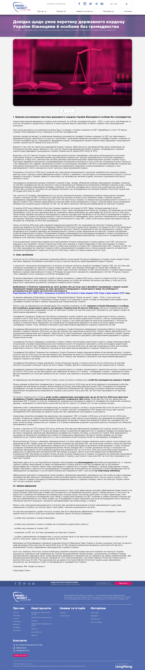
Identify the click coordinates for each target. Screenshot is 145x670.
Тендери (16, 627)
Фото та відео (96, 622)
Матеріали (107, 11)
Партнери (17, 621)
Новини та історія (83, 11)
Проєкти (60, 11)
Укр (111, 4)
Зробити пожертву (56, 4)
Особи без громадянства (41, 617)
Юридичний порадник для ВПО (41, 624)
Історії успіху (65, 615)
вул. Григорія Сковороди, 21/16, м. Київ (29, 645)
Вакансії (16, 624)
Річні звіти (17, 630)
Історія (15, 618)
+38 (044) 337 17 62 (22, 650)
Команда (16, 615)
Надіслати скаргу (20, 655)
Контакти (128, 11)
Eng (115, 4)
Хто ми (16, 612)
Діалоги (34, 628)
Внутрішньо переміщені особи (40, 613)
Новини (63, 612)
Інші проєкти (36, 632)
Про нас (40, 11)
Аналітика (95, 612)
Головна (17, 30)
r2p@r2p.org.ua (21, 648)
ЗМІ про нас (95, 619)
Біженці (34, 620)
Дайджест (95, 615)
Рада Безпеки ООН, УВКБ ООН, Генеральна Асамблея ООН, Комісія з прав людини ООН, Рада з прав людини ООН (68, 293)
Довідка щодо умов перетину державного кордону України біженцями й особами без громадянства (70, 30)
